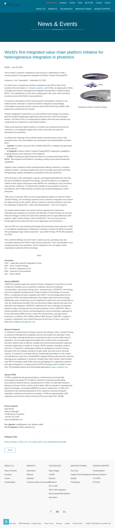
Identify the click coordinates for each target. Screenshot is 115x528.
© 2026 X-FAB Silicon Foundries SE (98, 523)
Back (10, 450)
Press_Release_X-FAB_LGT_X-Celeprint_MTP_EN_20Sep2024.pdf (32, 442)
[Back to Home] (12, 6)
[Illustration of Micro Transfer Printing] (94, 87)
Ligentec (40, 88)
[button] (40, 9)
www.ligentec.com (28, 322)
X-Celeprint (31, 88)
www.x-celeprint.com (59, 367)
